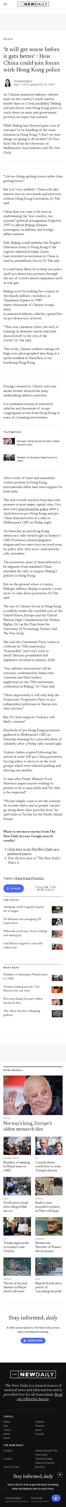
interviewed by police (33, 509)
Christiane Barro (23, 80)
